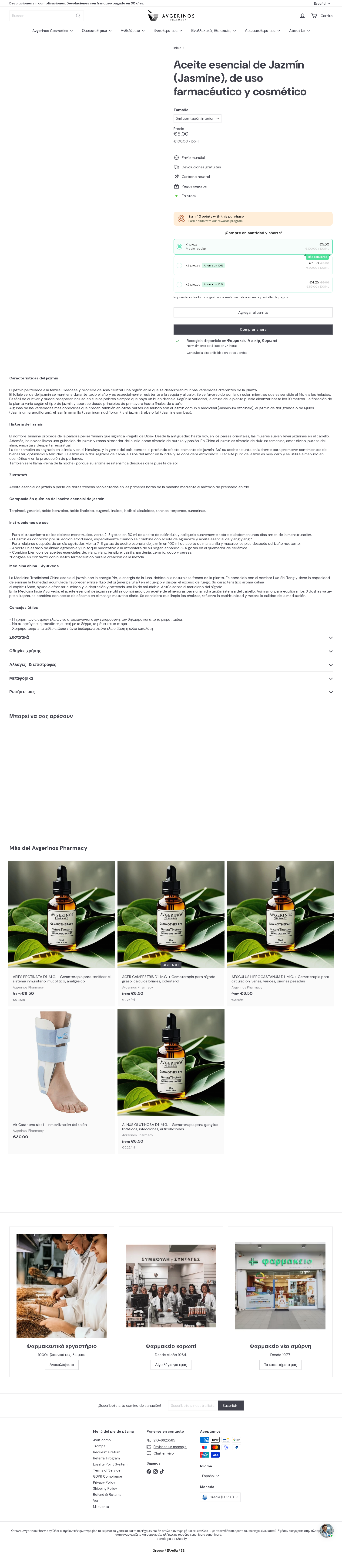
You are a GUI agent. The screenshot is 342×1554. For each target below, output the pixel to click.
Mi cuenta (101, 1506)
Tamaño (181, 110)
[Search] (78, 15)
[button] (253, 246)
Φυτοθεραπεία (166, 30)
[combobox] (46, 15)
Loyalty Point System (110, 1464)
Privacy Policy (104, 1482)
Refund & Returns (107, 1494)
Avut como (102, 1440)
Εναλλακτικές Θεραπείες (211, 30)
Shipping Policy (105, 1488)
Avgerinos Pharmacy (59, 848)
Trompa (99, 1446)
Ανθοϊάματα (131, 30)
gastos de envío (221, 297)
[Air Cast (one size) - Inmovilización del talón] (61, 1076)
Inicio (177, 48)
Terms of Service (107, 1470)
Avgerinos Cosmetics (50, 30)
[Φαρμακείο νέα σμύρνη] (280, 1286)
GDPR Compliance (107, 1476)
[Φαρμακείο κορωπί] (171, 1286)
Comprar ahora (253, 329)
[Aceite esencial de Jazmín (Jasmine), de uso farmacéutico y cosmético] (34, 779)
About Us (297, 30)
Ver (95, 1500)
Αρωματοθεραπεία (260, 30)
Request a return (106, 1452)
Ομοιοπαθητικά (95, 30)
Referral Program (106, 1458)
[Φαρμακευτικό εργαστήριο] (62, 1286)
